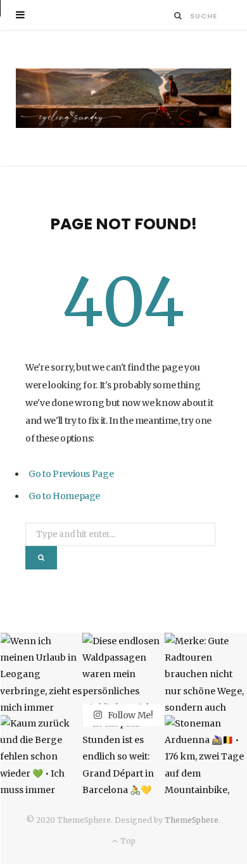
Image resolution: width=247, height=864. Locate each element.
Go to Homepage (64, 496)
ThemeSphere (191, 820)
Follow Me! (129, 715)
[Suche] (178, 15)
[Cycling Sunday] (123, 98)
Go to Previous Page (70, 474)
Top (126, 841)
